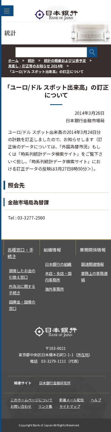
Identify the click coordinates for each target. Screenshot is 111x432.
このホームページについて (32, 399)
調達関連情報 (92, 264)
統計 (31, 60)
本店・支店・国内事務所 (58, 276)
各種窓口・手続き (20, 252)
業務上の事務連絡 (94, 276)
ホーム (13, 60)
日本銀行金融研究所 (55, 382)
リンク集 (45, 406)
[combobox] (51, 52)
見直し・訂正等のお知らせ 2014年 (35, 65)
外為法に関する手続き (22, 289)
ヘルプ (96, 399)
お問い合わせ (21, 406)
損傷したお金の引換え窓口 (22, 274)
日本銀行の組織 (58, 264)
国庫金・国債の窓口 (22, 305)
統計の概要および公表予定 (65, 60)
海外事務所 (54, 289)
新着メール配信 (71, 399)
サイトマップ (69, 406)
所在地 (83, 354)
